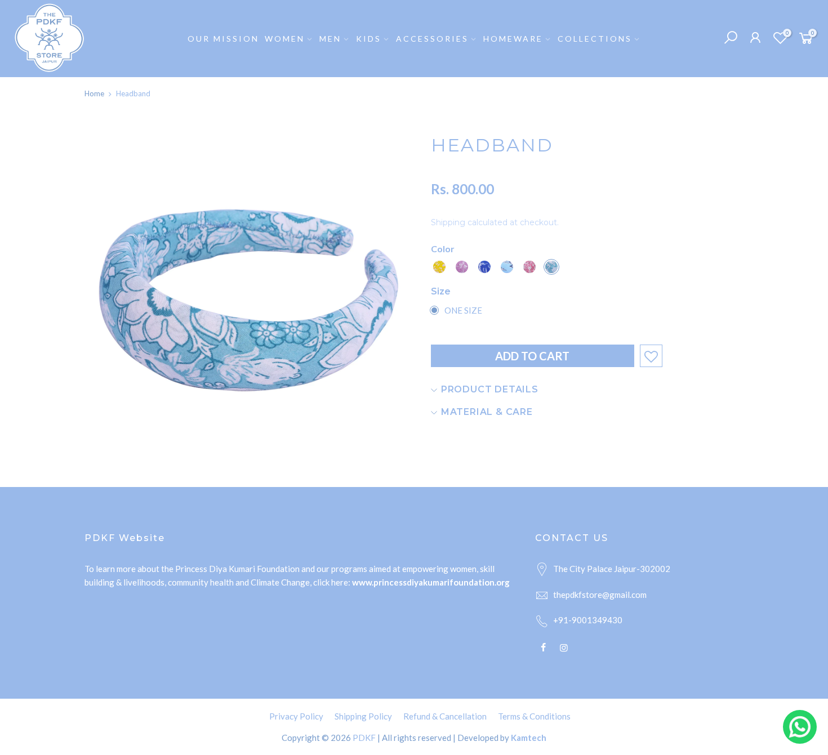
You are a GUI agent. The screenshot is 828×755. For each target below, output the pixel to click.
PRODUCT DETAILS (488, 389)
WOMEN (285, 38)
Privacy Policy (296, 716)
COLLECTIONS (595, 38)
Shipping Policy (363, 716)
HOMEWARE (513, 38)
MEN (330, 38)
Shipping (448, 222)
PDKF (364, 737)
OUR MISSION (223, 38)
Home (94, 93)
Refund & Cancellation (445, 716)
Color (443, 248)
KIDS (368, 38)
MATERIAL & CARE (485, 411)
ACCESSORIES (432, 38)
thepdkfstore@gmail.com (600, 594)
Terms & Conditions (534, 716)
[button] (439, 266)
